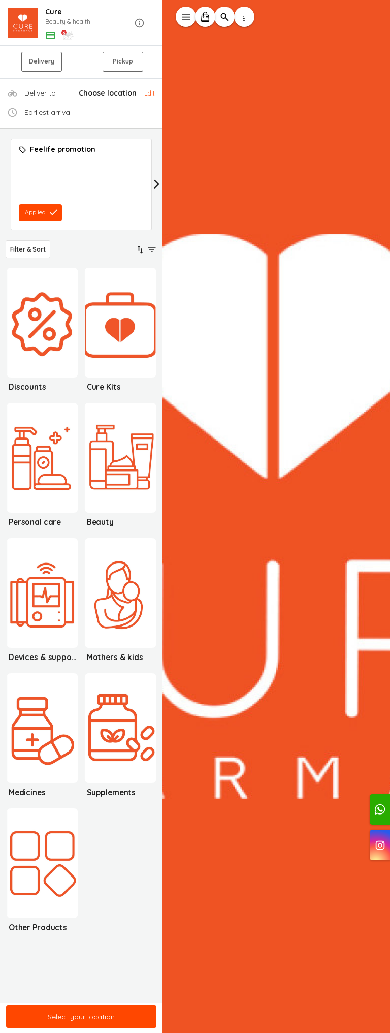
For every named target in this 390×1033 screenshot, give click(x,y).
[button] (81, 23)
